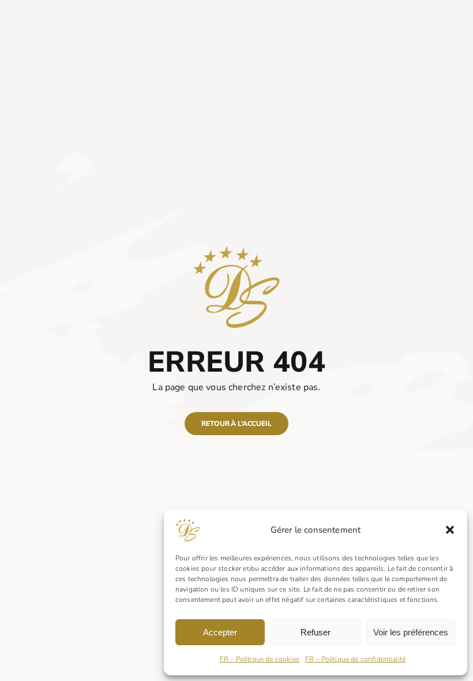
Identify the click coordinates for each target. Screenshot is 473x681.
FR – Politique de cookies (259, 659)
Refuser (316, 632)
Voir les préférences (410, 632)
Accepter (220, 632)
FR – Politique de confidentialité (355, 659)
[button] (450, 530)
